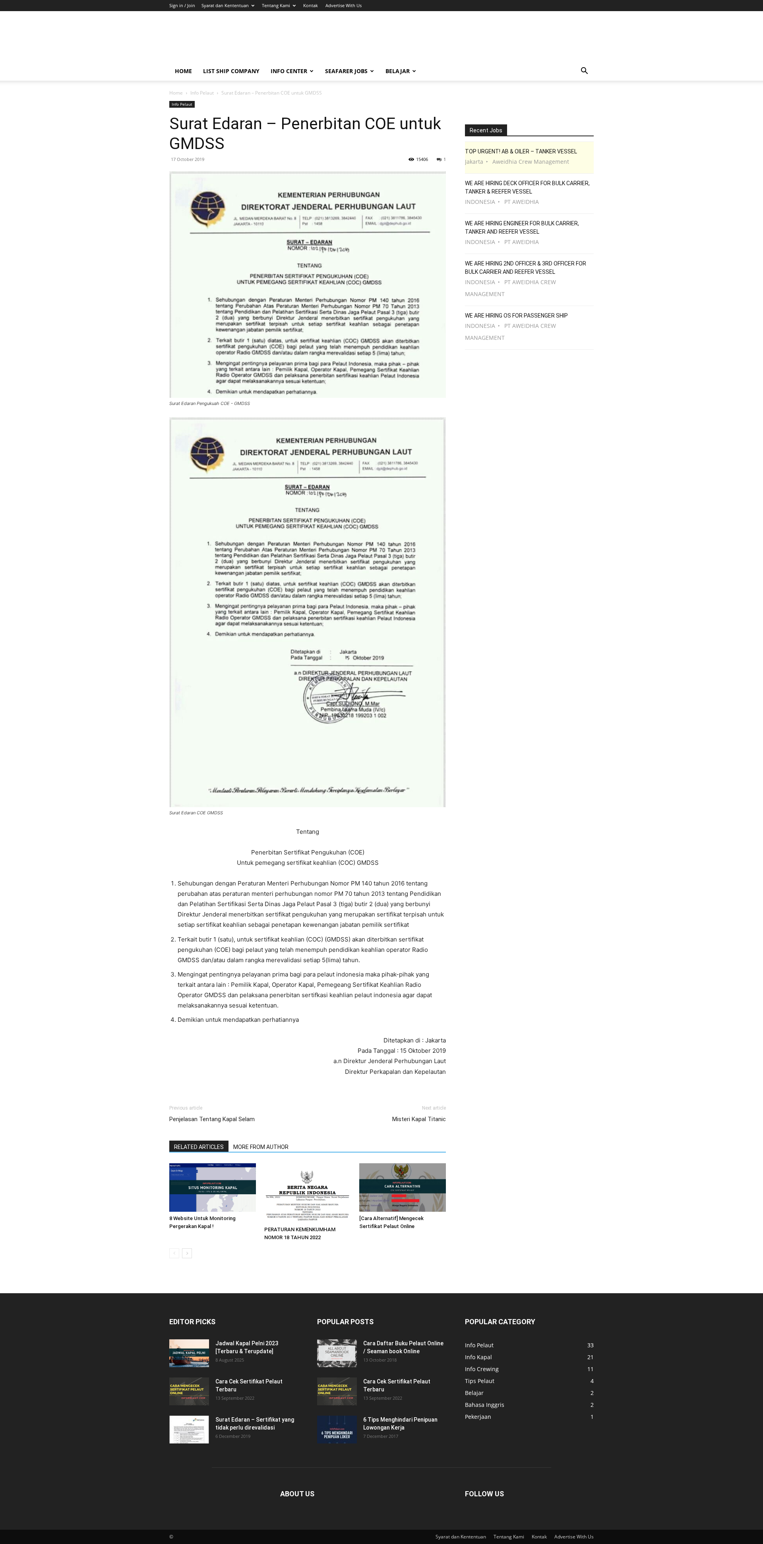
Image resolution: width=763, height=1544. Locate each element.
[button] (584, 72)
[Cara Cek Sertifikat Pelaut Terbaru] (189, 1391)
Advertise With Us (343, 5)
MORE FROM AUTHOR (261, 1147)
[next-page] (187, 1253)
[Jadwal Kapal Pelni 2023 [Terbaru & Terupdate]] (189, 1353)
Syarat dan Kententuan (225, 5)
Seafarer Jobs (346, 71)
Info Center (289, 71)
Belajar (397, 71)
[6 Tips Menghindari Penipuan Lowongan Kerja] (337, 1429)
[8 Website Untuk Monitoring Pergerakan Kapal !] (212, 1187)
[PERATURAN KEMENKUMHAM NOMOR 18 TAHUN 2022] (307, 1193)
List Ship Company (231, 71)
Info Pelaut (202, 92)
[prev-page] (174, 1253)
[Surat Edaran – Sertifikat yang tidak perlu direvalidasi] (189, 1429)
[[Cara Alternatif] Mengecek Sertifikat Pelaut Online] (402, 1187)
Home (183, 71)
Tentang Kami (276, 5)
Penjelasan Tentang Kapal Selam (212, 1119)
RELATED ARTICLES (199, 1147)
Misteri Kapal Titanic (419, 1119)
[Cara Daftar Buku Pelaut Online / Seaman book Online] (337, 1353)
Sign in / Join (182, 5)
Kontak (310, 5)
